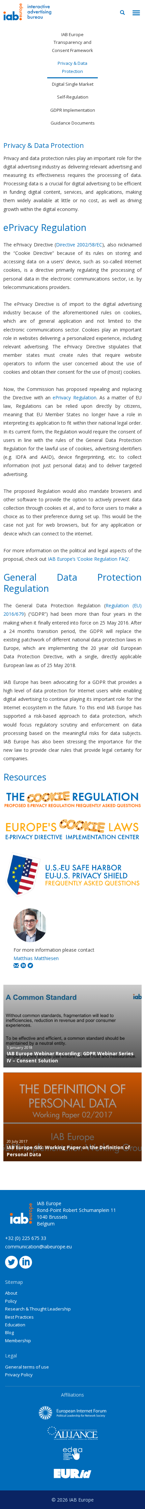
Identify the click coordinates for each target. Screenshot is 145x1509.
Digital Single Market (72, 84)
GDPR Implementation (72, 110)
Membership (18, 1341)
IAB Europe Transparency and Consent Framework (72, 42)
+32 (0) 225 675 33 (25, 1238)
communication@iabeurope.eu (38, 1246)
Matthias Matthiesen (36, 958)
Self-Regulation (72, 97)
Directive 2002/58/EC (79, 244)
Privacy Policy (19, 1375)
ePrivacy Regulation (74, 397)
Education (15, 1325)
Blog (9, 1332)
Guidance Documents (73, 123)
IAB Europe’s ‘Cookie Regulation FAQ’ (88, 559)
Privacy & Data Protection (72, 67)
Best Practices (19, 1317)
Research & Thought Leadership (38, 1309)
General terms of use (27, 1367)
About (11, 1293)
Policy (11, 1301)
